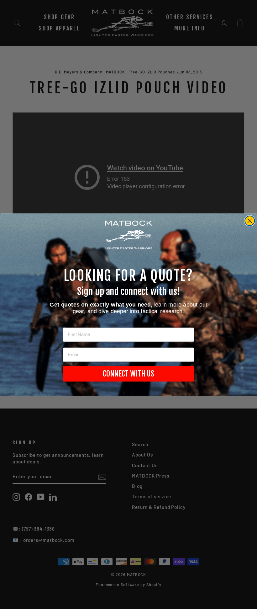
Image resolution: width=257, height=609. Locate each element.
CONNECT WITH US (128, 373)
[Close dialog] (250, 221)
